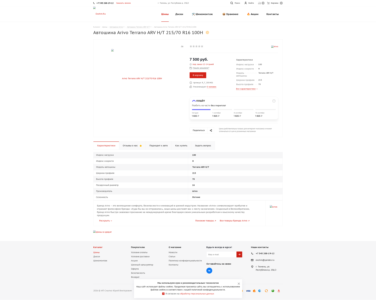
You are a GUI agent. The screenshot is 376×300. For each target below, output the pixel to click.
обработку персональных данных (197, 293)
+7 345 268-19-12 (265, 253)
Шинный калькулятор (142, 264)
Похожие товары (204, 220)
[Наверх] (362, 234)
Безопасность (138, 273)
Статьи (172, 256)
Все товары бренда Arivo (233, 220)
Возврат (135, 277)
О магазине (175, 247)
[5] (202, 46)
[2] (193, 46)
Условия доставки (140, 256)
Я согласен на (190, 293)
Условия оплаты (139, 252)
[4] (199, 46)
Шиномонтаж (100, 260)
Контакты (173, 264)
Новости (173, 252)
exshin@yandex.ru (265, 260)
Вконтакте (209, 271)
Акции (134, 260)
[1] (191, 46)
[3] (196, 46)
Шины (96, 252)
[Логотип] (99, 13)
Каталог (98, 247)
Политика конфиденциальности (185, 260)
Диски (96, 256)
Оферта (135, 269)
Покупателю (138, 247)
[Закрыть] (239, 284)
